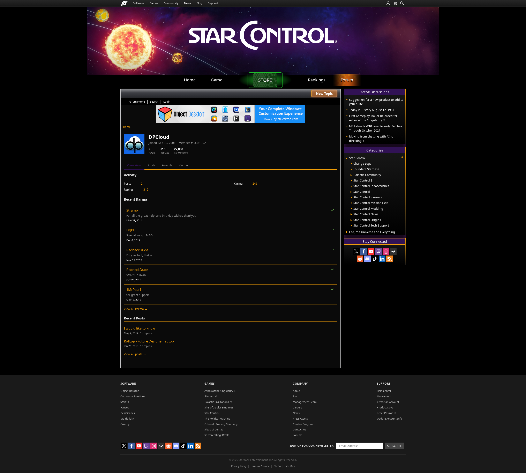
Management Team (305, 402)
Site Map (290, 466)
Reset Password (386, 413)
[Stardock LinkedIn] (382, 259)
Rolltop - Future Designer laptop (149, 341)
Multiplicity (127, 418)
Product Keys (385, 407)
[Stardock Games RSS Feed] (389, 259)
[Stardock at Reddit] (360, 259)
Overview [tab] (134, 165)
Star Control (211, 413)
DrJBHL (131, 230)
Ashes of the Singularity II (219, 391)
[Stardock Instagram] (386, 251)
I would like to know (139, 328)
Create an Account (388, 402)
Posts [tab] (151, 165)
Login (166, 101)
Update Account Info (389, 418)
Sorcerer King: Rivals (216, 435)
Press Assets (300, 418)
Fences (124, 407)
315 (145, 189)
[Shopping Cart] (395, 3)
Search (154, 101)
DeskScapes (127, 413)
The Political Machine (217, 418)
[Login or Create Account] (388, 3)
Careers (297, 407)
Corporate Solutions (132, 396)
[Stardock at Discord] (367, 259)
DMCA (277, 466)
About (296, 391)
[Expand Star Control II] (351, 192)
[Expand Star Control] (347, 158)
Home (126, 127)
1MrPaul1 (133, 289)
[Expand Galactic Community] (351, 175)
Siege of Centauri (214, 429)
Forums (297, 435)
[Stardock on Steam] (393, 251)
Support (213, 3)
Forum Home (136, 101)
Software (138, 3)
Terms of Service (260, 466)
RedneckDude (137, 250)
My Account (384, 396)
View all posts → (135, 354)
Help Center (384, 391)
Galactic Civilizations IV (218, 402)
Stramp (132, 210)
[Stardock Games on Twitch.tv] (378, 251)
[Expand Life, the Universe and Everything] (347, 232)
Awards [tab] (167, 165)
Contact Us (299, 429)
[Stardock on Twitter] (356, 251)
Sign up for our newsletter (311, 446)
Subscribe (394, 446)
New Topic (324, 93)
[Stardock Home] (124, 3)
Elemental (210, 396)
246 (255, 183)
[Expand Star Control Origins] (351, 220)
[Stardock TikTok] (374, 259)
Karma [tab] (183, 165)
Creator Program (303, 424)
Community (171, 3)
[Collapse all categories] (402, 157)
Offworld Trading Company (221, 424)
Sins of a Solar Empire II (218, 407)
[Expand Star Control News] (351, 214)
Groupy (125, 424)
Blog (199, 3)
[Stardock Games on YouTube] (371, 251)
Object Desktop (129, 391)
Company (300, 383)
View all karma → (136, 309)
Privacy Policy (239, 466)
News (187, 3)
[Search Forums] (402, 3)
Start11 (124, 402)
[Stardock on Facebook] (363, 251)
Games (154, 3)
